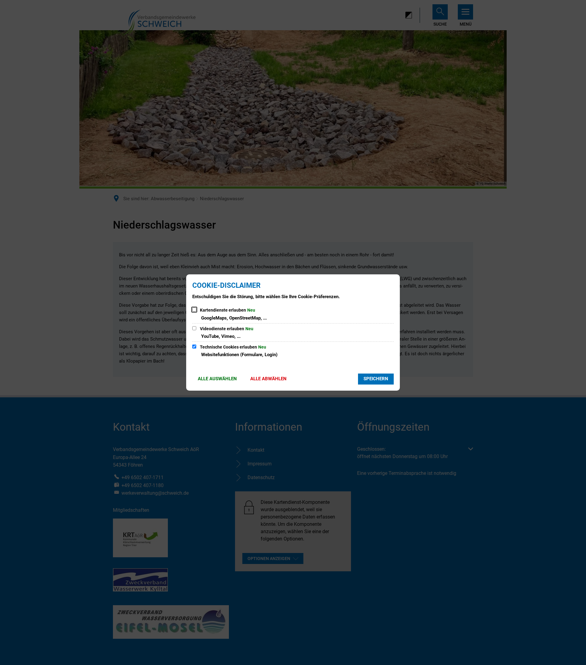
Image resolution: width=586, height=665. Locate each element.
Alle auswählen (217, 378)
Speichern (376, 378)
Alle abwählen (268, 378)
